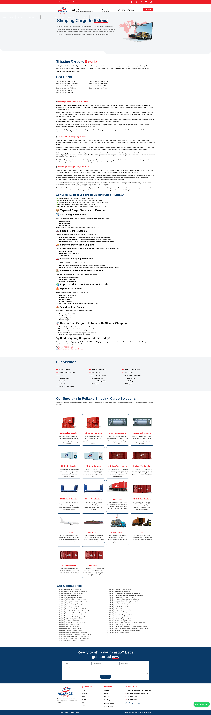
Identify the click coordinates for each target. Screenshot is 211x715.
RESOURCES (71, 17)
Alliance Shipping (127, 9)
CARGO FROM (33, 17)
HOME (4, 17)
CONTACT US (84, 17)
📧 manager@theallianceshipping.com (69, 349)
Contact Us (105, 9)
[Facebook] (132, 2)
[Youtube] (146, 2)
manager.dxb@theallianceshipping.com (84, 11)
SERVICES (20, 17)
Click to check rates (201, 704)
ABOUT (12, 17)
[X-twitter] (141, 2)
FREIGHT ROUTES (59, 17)
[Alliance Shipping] (119, 10)
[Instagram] (136, 2)
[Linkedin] (151, 2)
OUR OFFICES (95, 17)
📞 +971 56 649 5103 (65, 347)
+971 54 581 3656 (106, 11)
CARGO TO (45, 17)
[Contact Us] (99, 10)
